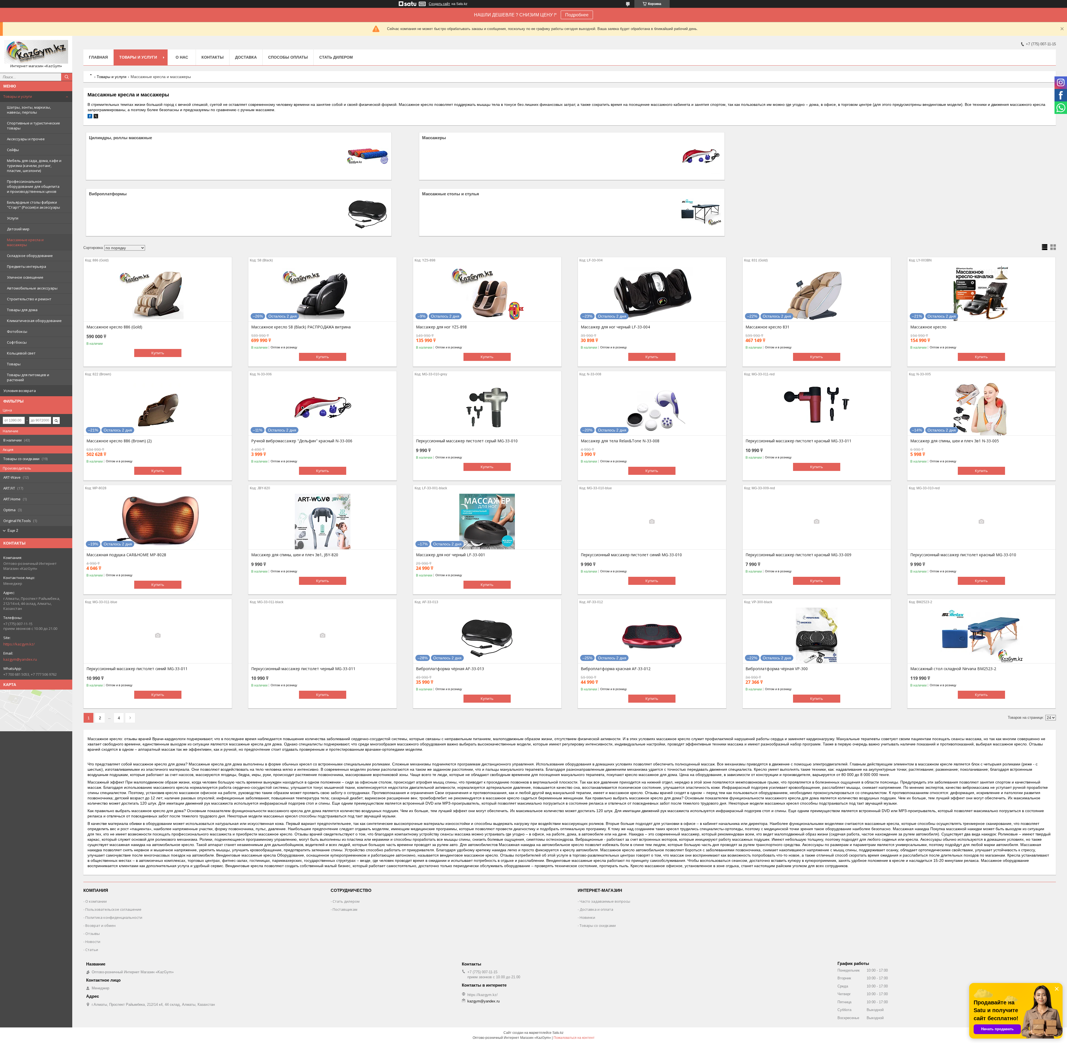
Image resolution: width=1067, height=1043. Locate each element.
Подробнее (577, 15)
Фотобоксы (17, 331)
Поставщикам (345, 909)
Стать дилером (336, 57)
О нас (182, 57)
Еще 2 (13, 530)
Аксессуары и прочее (26, 138)
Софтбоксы (17, 342)
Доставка (246, 57)
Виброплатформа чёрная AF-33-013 (450, 668)
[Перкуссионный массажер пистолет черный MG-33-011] (322, 635)
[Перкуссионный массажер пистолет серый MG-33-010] (487, 407)
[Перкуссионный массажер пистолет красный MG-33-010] (982, 521)
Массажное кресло (928, 327)
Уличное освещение (25, 277)
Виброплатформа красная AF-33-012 (615, 668)
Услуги (12, 218)
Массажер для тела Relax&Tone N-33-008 (620, 440)
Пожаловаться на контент (574, 1038)
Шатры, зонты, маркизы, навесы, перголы (29, 110)
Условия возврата (19, 390)
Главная (98, 57)
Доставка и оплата (596, 909)
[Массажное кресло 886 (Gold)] (158, 293)
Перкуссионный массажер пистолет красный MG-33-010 (963, 554)
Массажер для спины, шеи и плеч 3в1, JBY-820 (294, 554)
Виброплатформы (108, 193)
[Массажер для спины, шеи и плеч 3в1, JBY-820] (322, 521)
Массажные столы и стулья (450, 193)
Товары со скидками (598, 925)
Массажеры (434, 137)
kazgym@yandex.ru (20, 659)
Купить (157, 352)
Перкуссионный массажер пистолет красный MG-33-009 (798, 554)
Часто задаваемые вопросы (605, 901)
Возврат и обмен (100, 925)
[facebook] (90, 117)
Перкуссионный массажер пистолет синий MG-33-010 (631, 554)
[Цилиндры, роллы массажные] (367, 156)
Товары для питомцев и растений (28, 377)
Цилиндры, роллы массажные (120, 137)
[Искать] (66, 77)
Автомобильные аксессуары (32, 288)
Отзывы (92, 933)
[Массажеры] (701, 156)
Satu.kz (558, 1033)
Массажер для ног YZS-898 (441, 327)
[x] (96, 117)
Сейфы (13, 149)
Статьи (91, 949)
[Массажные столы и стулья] (701, 212)
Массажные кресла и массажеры (25, 242)
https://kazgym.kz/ (19, 644)
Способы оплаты (288, 57)
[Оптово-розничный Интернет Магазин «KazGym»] (36, 52)
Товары (14, 363)
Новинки (587, 917)
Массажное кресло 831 (767, 327)
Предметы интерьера (26, 266)
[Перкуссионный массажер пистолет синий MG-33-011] (158, 635)
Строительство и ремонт (29, 298)
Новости (92, 941)
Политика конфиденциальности (113, 917)
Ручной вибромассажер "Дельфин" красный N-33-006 (301, 440)
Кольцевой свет (21, 353)
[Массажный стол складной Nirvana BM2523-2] (982, 635)
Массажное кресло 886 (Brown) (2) (119, 440)
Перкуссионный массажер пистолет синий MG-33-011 (137, 668)
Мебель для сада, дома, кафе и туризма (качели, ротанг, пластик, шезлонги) (34, 165)
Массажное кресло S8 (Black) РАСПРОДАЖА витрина (301, 327)
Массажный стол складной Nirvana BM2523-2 (953, 668)
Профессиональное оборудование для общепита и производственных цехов (33, 186)
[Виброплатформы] (367, 212)
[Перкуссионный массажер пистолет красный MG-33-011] (817, 407)
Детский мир (18, 228)
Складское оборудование (30, 255)
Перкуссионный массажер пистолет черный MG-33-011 (303, 668)
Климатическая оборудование (34, 320)
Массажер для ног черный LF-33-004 (615, 327)
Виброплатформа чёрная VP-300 (777, 668)
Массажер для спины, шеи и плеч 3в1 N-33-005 (954, 440)
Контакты (212, 57)
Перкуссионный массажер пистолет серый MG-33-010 (467, 440)
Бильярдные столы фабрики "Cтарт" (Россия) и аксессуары (33, 205)
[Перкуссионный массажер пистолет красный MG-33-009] (817, 521)
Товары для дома (22, 309)
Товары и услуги (17, 96)
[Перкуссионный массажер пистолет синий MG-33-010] (652, 521)
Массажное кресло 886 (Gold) (114, 327)
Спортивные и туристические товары (33, 126)
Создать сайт (439, 4)
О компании (96, 901)
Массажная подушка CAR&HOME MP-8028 (126, 554)
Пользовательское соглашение (113, 909)
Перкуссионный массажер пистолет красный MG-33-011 (798, 440)
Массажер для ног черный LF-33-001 (450, 554)
